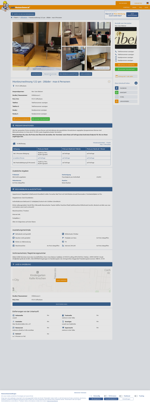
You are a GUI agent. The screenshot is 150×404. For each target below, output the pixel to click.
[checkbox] (90, 396)
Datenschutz (77, 392)
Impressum (83, 392)
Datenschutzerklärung (52, 401)
